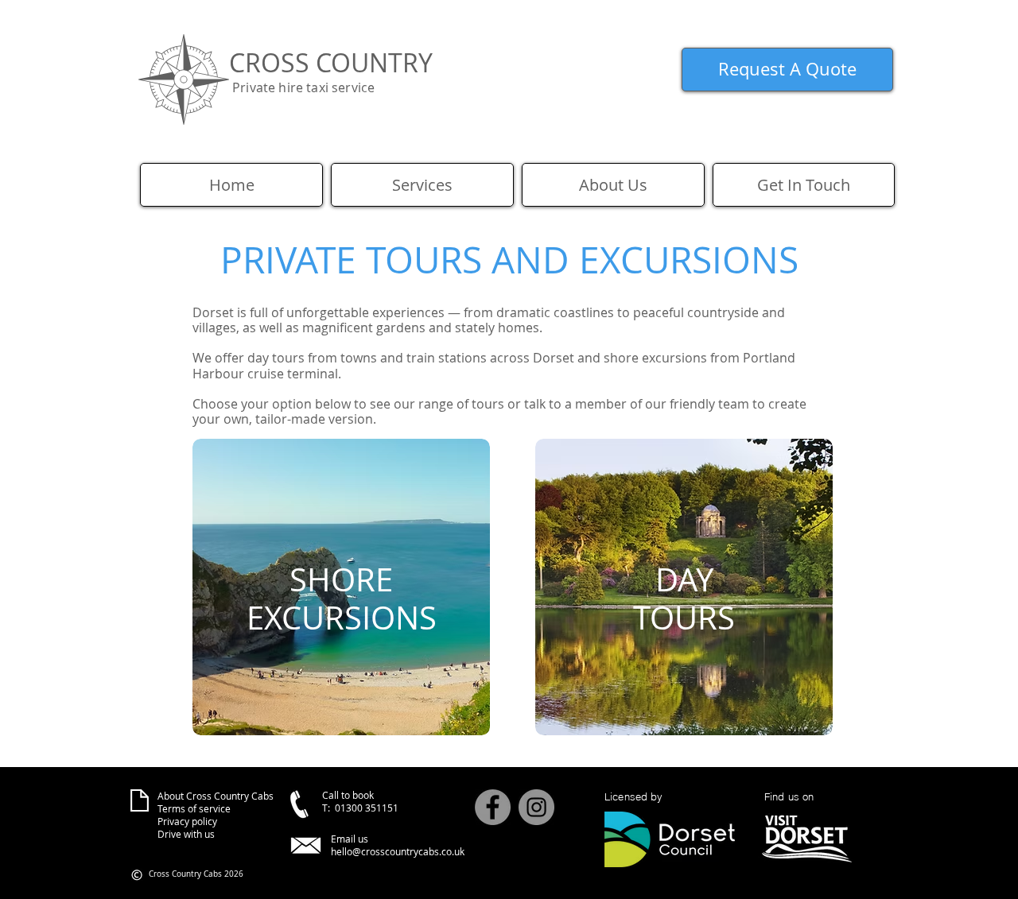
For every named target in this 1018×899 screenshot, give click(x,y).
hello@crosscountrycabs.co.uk (397, 851)
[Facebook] (493, 807)
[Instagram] (536, 807)
